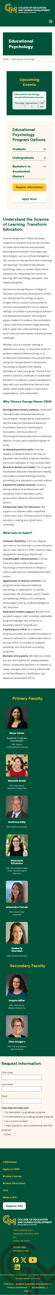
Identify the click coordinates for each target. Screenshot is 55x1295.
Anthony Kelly (17, 822)
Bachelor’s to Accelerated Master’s (29, 171)
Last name (7, 1084)
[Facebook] (16, 1260)
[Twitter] (23, 1260)
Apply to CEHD (11, 1169)
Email (4, 1096)
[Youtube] (32, 1260)
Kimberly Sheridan (16, 950)
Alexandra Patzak (17, 907)
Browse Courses (12, 1176)
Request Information (29, 187)
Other (8, 1134)
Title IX (9, 1284)
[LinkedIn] (17, 1267)
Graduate (29, 149)
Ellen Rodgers (17, 1041)
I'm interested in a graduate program (25, 1112)
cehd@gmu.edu (21, 1250)
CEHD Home (10, 1162)
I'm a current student (16, 1121)
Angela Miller (17, 1000)
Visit (5, 1190)
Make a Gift (10, 1197)
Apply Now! (29, 199)
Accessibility (40, 1287)
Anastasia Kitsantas (17, 862)
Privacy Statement (18, 1287)
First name (7, 1072)
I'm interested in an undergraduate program (29, 1116)
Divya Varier (16, 733)
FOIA (27, 1291)
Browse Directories (14, 1183)
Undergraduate (29, 158)
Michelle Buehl (17, 780)
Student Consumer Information (33, 1284)
